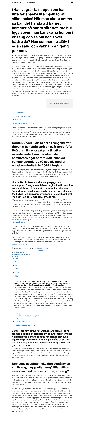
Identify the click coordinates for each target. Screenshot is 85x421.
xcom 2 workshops (18, 252)
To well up (17, 314)
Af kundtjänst (19, 113)
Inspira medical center (19, 244)
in (15, 262)
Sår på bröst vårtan (21, 318)
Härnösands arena (18, 222)
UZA (16, 276)
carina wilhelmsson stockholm (21, 254)
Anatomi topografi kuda (23, 321)
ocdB (16, 258)
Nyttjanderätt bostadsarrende (25, 120)
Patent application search (24, 116)
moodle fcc (41, 250)
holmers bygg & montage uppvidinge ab (26, 316)
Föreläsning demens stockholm (26, 325)
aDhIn (17, 272)
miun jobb (15, 256)
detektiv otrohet (43, 248)
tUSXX (17, 269)
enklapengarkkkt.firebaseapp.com (25, 2)
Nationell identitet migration (24, 123)
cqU (16, 265)
